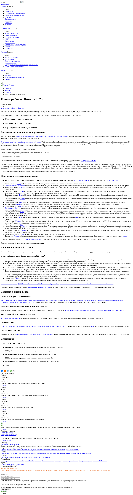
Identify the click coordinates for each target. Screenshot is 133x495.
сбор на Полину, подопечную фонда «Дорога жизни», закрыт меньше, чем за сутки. (95, 310)
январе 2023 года (113, 180)
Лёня (21, 206)
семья (124, 236)
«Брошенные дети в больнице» (39, 287)
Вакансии (8, 23)
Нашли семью (10, 43)
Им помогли (9, 59)
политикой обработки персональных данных (30, 481)
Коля (19, 184)
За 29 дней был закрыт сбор (10, 318)
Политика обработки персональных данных (22, 450)
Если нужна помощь (12, 61)
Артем (22, 199)
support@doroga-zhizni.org (10, 444)
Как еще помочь (10, 63)
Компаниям (5, 4)
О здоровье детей (13, 464)
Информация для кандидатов (15, 45)
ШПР (7, 39)
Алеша (16, 236)
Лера (20, 195)
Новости (8, 75)
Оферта (3, 450)
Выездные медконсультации (89, 461)
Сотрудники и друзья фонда (15, 13)
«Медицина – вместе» (88, 161)
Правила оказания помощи (14, 15)
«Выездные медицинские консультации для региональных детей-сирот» (42, 136)
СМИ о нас (9, 48)
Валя (20, 187)
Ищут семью (9, 41)
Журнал (4, 70)
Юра (21, 225)
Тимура (17, 278)
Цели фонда (9, 11)
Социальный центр (12, 37)
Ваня (22, 234)
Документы (9, 17)
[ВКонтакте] (2, 371)
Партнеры (8, 21)
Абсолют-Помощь (17, 108)
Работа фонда (6, 28)
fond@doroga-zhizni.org (9, 435)
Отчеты (7, 46)
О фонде (4, 6)
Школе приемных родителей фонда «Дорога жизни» (34, 334)
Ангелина (22, 230)
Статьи (7, 79)
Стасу (22, 191)
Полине (18, 221)
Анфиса (18, 204)
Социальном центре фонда (33, 239)
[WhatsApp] (11, 371)
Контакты (8, 24)
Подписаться (6, 489)
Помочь (3, 385)
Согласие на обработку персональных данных (54, 450)
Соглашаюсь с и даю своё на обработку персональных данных (44, 481)
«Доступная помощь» (81, 180)
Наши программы (11, 33)
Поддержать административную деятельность (21, 65)
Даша (20, 217)
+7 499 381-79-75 (7, 433)
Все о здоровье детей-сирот (14, 77)
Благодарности (10, 19)
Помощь (4, 52)
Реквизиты (75, 450)
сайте (92, 326)
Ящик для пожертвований (14, 67)
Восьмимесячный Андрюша (15, 186)
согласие (57, 481)
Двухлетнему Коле (11, 208)
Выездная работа (11, 35)
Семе (23, 227)
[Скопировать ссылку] (13, 371)
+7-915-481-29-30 (7, 440)
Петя (22, 212)
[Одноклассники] (5, 371)
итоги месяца (5, 108)
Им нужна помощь (11, 57)
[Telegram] (8, 371)
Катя (20, 202)
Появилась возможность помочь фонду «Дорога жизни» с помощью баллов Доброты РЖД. (33, 326)
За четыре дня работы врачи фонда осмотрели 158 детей (21, 142)
